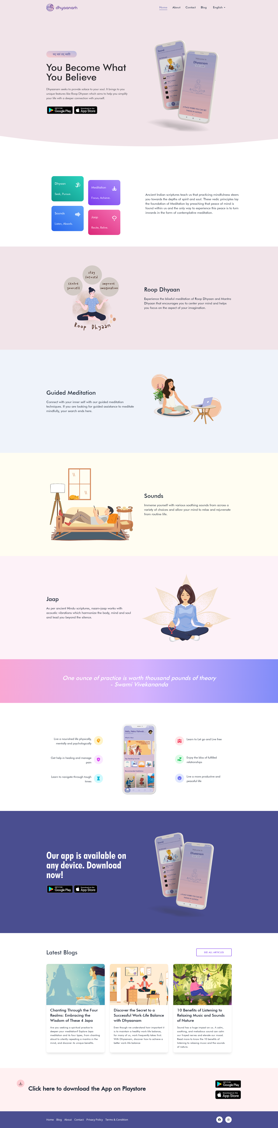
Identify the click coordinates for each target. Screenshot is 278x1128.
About (176, 7)
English (218, 7)
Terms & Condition (116, 1119)
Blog (204, 7)
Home (163, 7)
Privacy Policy (94, 1119)
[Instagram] (228, 1119)
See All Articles (214, 952)
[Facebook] (219, 1119)
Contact (190, 7)
